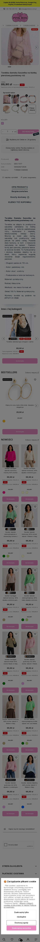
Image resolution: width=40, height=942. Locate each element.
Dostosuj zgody (21, 923)
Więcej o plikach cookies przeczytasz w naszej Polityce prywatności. (20, 905)
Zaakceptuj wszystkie (21, 928)
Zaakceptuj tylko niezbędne (21, 914)
